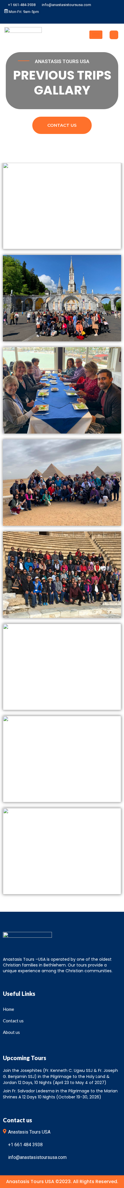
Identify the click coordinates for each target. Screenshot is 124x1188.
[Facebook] (50, 18)
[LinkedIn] (68, 18)
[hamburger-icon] (95, 35)
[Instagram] (76, 18)
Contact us (62, 125)
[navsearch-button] (114, 35)
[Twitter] (59, 18)
